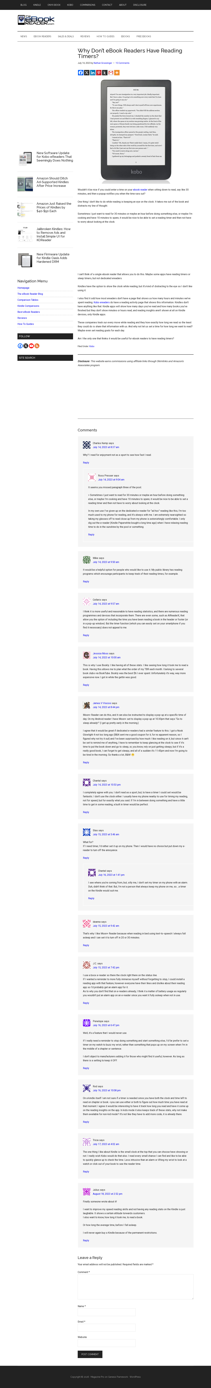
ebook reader (140, 189)
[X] (86, 72)
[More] (117, 72)
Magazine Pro (97, 1377)
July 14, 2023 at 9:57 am (106, 603)
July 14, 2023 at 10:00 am (106, 657)
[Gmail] (111, 72)
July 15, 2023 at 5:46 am (106, 834)
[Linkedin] (92, 72)
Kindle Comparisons (28, 305)
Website (82, 1337)
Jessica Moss (100, 653)
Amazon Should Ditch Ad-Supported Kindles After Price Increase (53, 182)
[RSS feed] (36, 345)
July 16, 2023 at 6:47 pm (106, 1025)
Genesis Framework (118, 1377)
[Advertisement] (136, 249)
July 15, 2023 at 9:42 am (106, 925)
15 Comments (122, 63)
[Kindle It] (105, 72)
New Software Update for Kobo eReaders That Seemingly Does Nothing (55, 156)
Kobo (91, 346)
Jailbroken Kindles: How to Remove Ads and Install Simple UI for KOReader (53, 234)
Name (82, 1306)
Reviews (22, 318)
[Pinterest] (98, 72)
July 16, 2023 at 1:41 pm (111, 874)
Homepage (23, 287)
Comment (84, 1272)
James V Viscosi (102, 703)
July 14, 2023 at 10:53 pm (107, 784)
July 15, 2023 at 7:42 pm (106, 967)
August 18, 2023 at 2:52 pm (107, 1193)
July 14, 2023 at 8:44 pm (106, 707)
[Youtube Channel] (31, 345)
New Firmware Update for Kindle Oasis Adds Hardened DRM (53, 258)
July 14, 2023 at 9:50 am (106, 562)
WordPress (135, 1377)
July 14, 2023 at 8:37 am (106, 447)
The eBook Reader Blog (30, 293)
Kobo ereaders (102, 302)
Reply (86, 462)
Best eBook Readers (28, 311)
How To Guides (25, 324)
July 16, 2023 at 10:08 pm (107, 1090)
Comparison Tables (27, 299)
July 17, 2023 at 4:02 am (106, 1144)
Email (81, 1321)
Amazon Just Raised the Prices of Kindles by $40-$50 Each (54, 207)
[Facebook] (80, 72)
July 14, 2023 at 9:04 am (111, 479)
